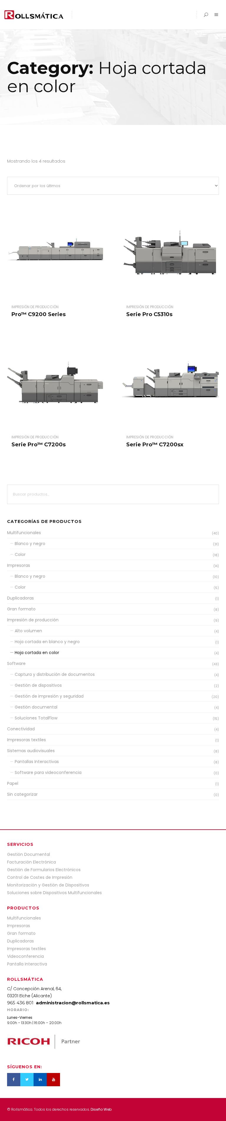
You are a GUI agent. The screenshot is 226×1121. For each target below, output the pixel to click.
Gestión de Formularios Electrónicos (44, 870)
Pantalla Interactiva (27, 964)
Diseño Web (101, 1109)
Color (20, 554)
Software (16, 663)
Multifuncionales (24, 533)
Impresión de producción (33, 620)
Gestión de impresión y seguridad (49, 696)
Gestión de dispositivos (38, 685)
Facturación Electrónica (31, 862)
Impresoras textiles (26, 740)
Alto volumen (28, 631)
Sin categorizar (22, 794)
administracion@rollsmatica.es (73, 1003)
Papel (12, 783)
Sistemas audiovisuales (31, 751)
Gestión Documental (28, 854)
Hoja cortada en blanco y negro (47, 642)
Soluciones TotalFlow (36, 718)
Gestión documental (36, 707)
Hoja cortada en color (37, 653)
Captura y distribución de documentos (55, 674)
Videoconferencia (25, 956)
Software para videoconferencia (48, 772)
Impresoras (18, 565)
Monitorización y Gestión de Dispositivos (48, 885)
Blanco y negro (30, 544)
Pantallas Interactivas (37, 762)
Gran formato (21, 609)
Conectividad (21, 729)
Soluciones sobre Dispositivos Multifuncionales (54, 893)
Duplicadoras (20, 598)
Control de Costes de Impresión (39, 877)
